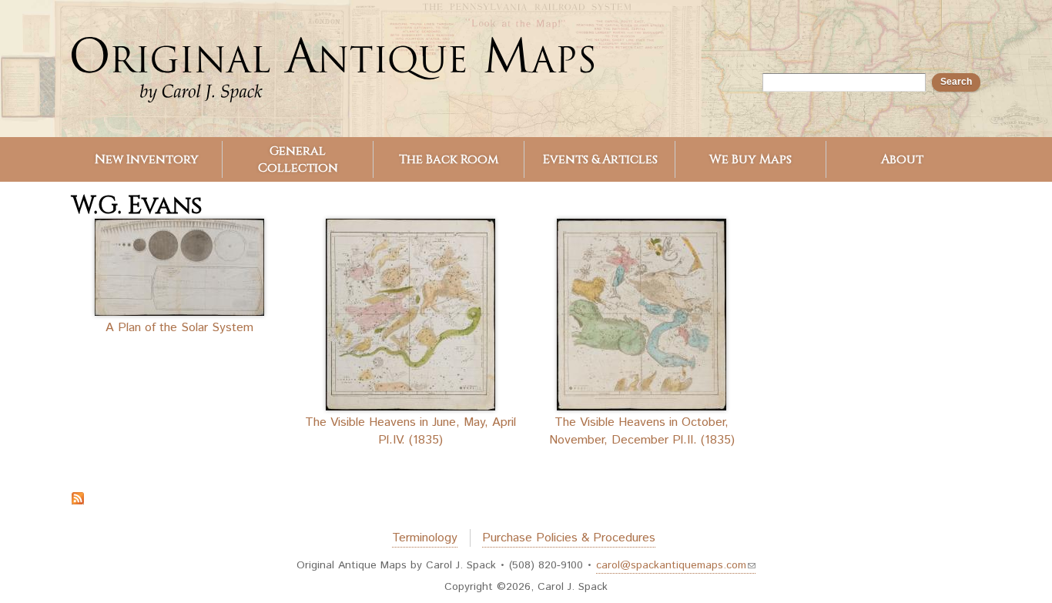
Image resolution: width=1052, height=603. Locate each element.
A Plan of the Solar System (179, 328)
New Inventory (147, 159)
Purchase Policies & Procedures (568, 538)
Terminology (424, 538)
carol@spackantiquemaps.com (671, 565)
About (902, 159)
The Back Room (448, 159)
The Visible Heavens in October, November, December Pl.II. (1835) (642, 431)
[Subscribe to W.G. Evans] (78, 495)
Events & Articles (600, 159)
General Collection (298, 159)
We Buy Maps (750, 159)
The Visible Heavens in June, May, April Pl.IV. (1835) (410, 431)
